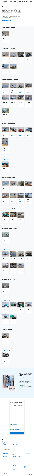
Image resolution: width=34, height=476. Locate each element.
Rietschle (25, 461)
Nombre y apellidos (12, 408)
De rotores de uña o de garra (16, 444)
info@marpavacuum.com (5, 453)
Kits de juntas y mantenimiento (27, 453)
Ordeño (14, 470)
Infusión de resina (15, 469)
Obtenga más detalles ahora (6, 20)
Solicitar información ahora (17, 432)
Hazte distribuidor (4, 444)
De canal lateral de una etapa (16, 445)
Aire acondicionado (15, 468)
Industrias (15, 1)
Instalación (25, 466)
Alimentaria (14, 465)
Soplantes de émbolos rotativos (16, 452)
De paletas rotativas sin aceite (16, 455)
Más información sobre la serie (6, 159)
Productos (10, 1)
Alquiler (24, 467)
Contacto (27, 1)
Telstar (24, 462)
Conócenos (4, 443)
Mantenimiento (25, 465)
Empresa (23, 1)
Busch (24, 448)
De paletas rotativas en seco (16, 443)
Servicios (19, 1)
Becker (24, 444)
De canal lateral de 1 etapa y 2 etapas (17, 456)
